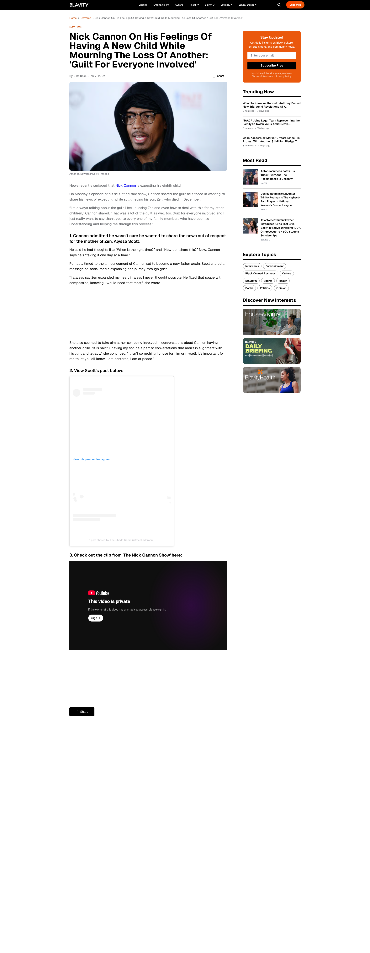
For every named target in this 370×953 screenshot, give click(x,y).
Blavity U (251, 281)
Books (249, 288)
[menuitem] (194, 5)
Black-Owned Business (260, 273)
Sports (268, 281)
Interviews (252, 266)
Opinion (281, 288)
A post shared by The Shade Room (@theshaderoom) (122, 539)
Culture (286, 273)
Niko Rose (80, 76)
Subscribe (295, 4)
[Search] (279, 5)
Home (73, 18)
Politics (265, 288)
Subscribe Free (272, 65)
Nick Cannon (125, 185)
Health (283, 281)
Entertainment (275, 266)
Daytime (86, 18)
